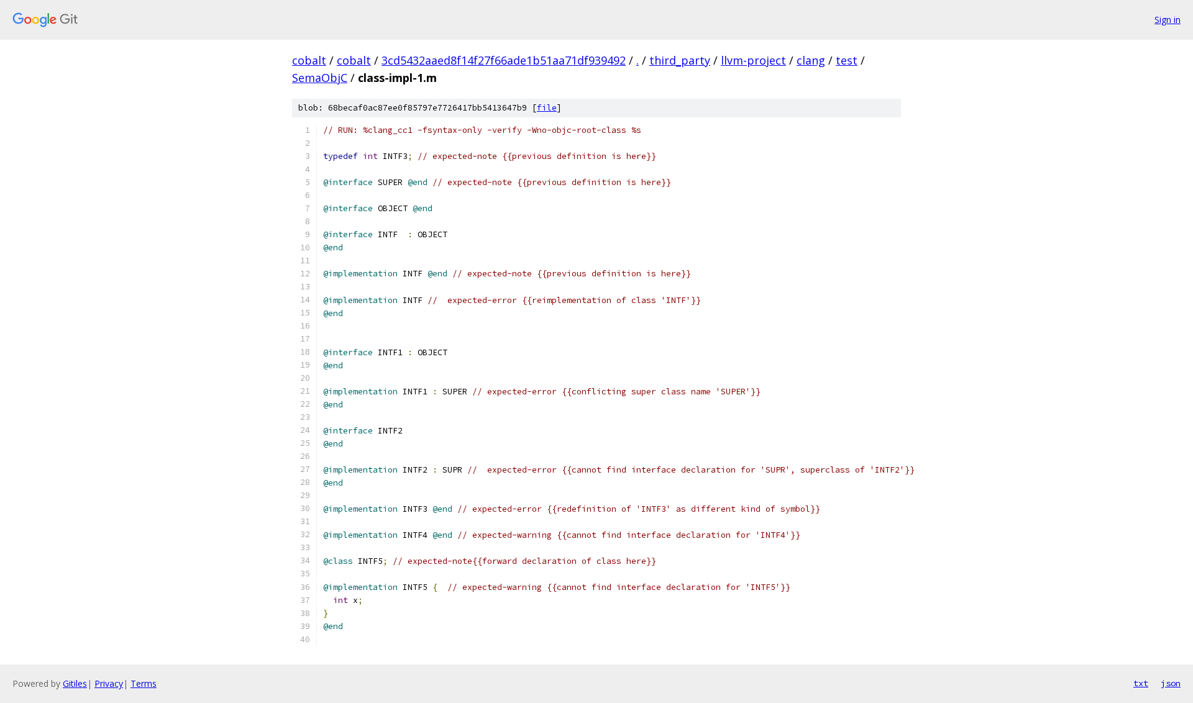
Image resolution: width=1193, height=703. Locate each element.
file (547, 107)
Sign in (1167, 19)
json (1171, 683)
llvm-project (753, 60)
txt (1140, 683)
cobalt (309, 60)
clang (811, 60)
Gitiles (75, 683)
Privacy (108, 683)
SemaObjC (319, 77)
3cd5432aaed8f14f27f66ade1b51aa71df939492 (504, 60)
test (846, 60)
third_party (679, 60)
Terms (143, 683)
